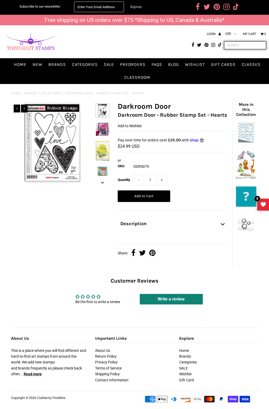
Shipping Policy (107, 374)
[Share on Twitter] (142, 253)
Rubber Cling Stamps (43, 93)
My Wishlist (263, 204)
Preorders (133, 64)
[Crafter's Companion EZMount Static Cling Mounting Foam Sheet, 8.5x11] (246, 141)
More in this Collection (246, 109)
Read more (33, 374)
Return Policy (106, 356)
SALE (109, 64)
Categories (85, 64)
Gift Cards (223, 64)
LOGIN (211, 34)
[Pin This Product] (152, 253)
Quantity (124, 180)
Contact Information (111, 380)
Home (20, 64)
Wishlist (195, 64)
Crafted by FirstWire (51, 398)
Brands (57, 64)
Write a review (171, 299)
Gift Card (186, 380)
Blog (173, 64)
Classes (251, 64)
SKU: (121, 166)
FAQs (157, 64)
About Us (102, 350)
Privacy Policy (106, 362)
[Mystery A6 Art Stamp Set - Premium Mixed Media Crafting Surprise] (246, 205)
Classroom (137, 77)
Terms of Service (108, 368)
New (37, 64)
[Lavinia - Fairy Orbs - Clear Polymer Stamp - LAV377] (246, 233)
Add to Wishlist (130, 126)
